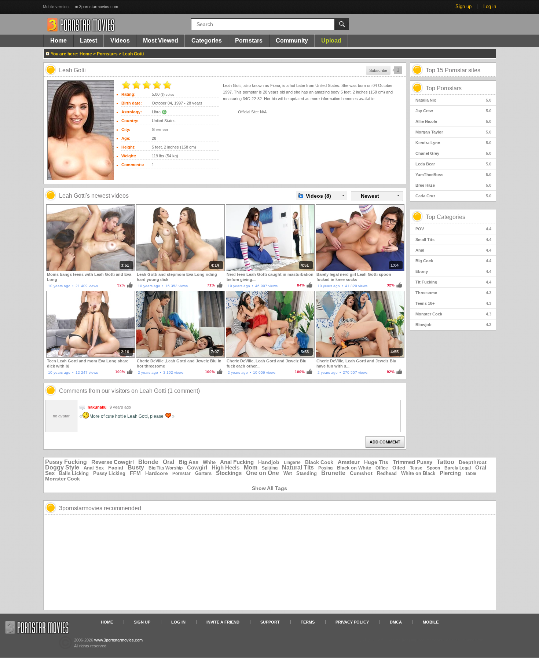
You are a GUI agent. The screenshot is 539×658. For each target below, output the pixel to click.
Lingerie (292, 462)
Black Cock (319, 462)
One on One (262, 473)
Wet (287, 473)
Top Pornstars (444, 88)
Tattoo (445, 462)
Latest (88, 40)
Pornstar (181, 473)
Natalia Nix (453, 100)
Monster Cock (453, 314)
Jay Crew (453, 111)
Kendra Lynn (453, 142)
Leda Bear (453, 164)
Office (381, 468)
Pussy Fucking (66, 462)
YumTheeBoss (453, 174)
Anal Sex (94, 468)
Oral (168, 462)
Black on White (354, 468)
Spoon (433, 468)
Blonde (148, 462)
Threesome (453, 292)
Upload (331, 40)
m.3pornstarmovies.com (96, 6)
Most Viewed (160, 40)
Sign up (463, 6)
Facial (115, 468)
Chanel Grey (453, 153)
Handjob (268, 462)
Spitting (270, 468)
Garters (203, 473)
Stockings (229, 473)
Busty (136, 467)
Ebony (453, 271)
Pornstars (249, 40)
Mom (250, 467)
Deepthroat (473, 462)
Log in (489, 6)
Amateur (349, 462)
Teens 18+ (453, 303)
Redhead (387, 473)
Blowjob (453, 324)
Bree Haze (453, 185)
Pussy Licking (109, 473)
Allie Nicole (453, 121)
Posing (325, 468)
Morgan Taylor (453, 132)
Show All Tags (269, 488)
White (209, 462)
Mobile (431, 622)
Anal (453, 250)
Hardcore (156, 473)
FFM (135, 473)
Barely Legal (457, 468)
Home (58, 40)
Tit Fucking (453, 282)
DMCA (396, 622)
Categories (206, 40)
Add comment (385, 442)
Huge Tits (376, 462)
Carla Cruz (453, 196)
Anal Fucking (237, 462)
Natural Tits (298, 467)
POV (453, 229)
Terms (308, 622)
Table (470, 473)
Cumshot (361, 473)
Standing (306, 473)
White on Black (418, 473)
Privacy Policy (352, 622)
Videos (120, 40)
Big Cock (453, 261)
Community (292, 40)
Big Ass (188, 462)
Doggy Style (62, 467)
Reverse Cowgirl (112, 462)
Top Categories (445, 217)
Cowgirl (197, 467)
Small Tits (453, 239)
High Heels (225, 467)
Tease (416, 468)
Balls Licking (74, 473)
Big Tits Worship (165, 468)
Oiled (399, 468)
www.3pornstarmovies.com (118, 640)
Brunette (333, 473)
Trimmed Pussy (412, 462)
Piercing (450, 473)
